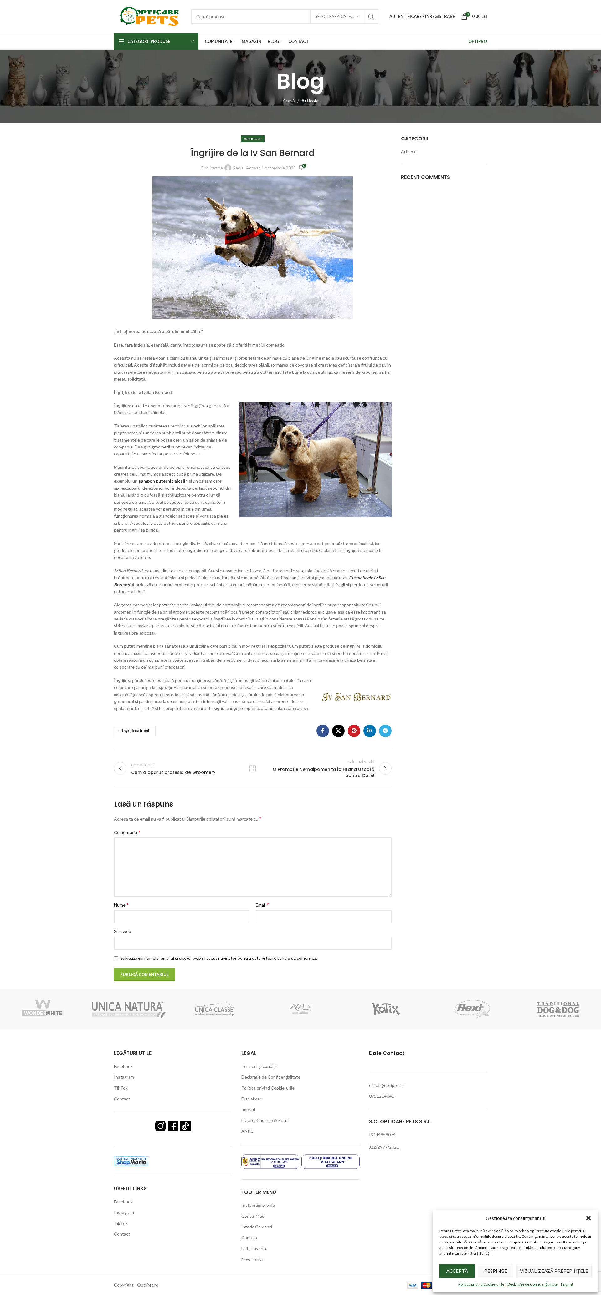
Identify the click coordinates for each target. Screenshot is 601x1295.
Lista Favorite (254, 1248)
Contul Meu (253, 1216)
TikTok (121, 1087)
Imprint (567, 1284)
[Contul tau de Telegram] (385, 731)
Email (262, 905)
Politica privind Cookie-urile (481, 1284)
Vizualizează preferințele (554, 1271)
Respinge (495, 1271)
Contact (122, 1098)
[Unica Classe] (215, 1009)
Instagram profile (258, 1205)
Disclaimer (251, 1098)
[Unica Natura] (129, 1009)
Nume (121, 905)
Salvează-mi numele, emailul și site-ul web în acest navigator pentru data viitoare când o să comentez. (219, 958)
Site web (122, 931)
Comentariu (127, 832)
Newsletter (252, 1259)
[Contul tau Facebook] (322, 731)
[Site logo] (149, 15)
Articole (310, 100)
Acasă (289, 100)
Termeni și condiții (258, 1066)
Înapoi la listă (253, 768)
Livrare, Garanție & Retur (265, 1120)
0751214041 (381, 1096)
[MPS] (300, 1009)
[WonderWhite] (43, 1009)
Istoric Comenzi (256, 1226)
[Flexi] (472, 1009)
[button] (588, 1218)
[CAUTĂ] (371, 16)
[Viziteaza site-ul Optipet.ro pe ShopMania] (131, 1160)
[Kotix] (386, 1009)
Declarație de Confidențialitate (532, 1284)
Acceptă (457, 1271)
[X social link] (338, 731)
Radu (238, 167)
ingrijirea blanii (136, 730)
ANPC (247, 1131)
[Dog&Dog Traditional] (558, 1009)
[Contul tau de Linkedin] (369, 731)
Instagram (124, 1077)
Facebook (123, 1066)
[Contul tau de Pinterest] (354, 731)
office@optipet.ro (386, 1085)
